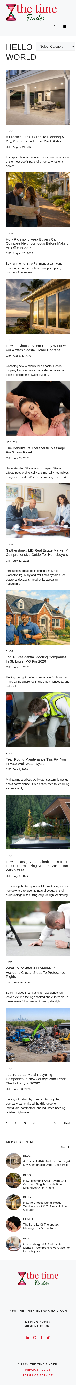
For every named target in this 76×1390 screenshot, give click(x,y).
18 (54, 1123)
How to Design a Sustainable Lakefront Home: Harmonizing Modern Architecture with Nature (37, 866)
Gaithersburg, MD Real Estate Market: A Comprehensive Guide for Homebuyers (37, 552)
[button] (54, 26)
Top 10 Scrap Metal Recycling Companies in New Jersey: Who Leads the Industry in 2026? (36, 1079)
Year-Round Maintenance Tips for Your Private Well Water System (36, 761)
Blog (10, 131)
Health (11, 442)
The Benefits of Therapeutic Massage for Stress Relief (41, 1226)
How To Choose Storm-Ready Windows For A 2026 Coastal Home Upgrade (36, 348)
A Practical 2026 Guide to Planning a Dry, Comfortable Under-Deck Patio (35, 139)
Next (67, 1123)
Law (9, 962)
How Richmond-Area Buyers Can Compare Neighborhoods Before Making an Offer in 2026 (37, 243)
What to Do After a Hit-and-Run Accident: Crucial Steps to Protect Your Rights (36, 972)
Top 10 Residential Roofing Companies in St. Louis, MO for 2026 (36, 659)
